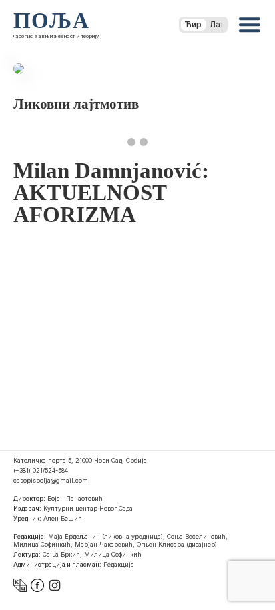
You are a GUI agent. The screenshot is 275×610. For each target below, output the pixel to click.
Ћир (193, 24)
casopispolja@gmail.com (50, 480)
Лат (217, 24)
